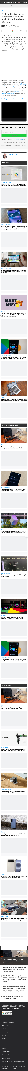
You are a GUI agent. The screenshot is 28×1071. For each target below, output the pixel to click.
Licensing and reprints (7, 1055)
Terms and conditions (7, 1019)
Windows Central (6, 1058)
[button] (26, 2)
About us (4, 1045)
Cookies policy (5, 1028)
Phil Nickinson (11, 25)
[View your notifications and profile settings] (15, 2)
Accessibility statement (7, 1032)
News (3, 26)
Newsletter (23, 30)
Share (5, 30)
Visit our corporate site (13, 1008)
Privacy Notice (21, 141)
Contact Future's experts (8, 1022)
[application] (14, 110)
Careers (4, 1035)
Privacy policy (5, 1025)
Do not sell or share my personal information (13, 1061)
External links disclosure (8, 1041)
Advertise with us (6, 1051)
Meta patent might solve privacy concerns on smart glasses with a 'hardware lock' (14, 961)
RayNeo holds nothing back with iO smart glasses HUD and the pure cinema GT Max (14, 969)
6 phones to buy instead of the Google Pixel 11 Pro (13, 997)
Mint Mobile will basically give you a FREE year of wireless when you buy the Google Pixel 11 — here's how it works (15, 978)
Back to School (13, 6)
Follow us (16, 30)
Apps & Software (5, 10)
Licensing (4, 1038)
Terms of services (19, 139)
